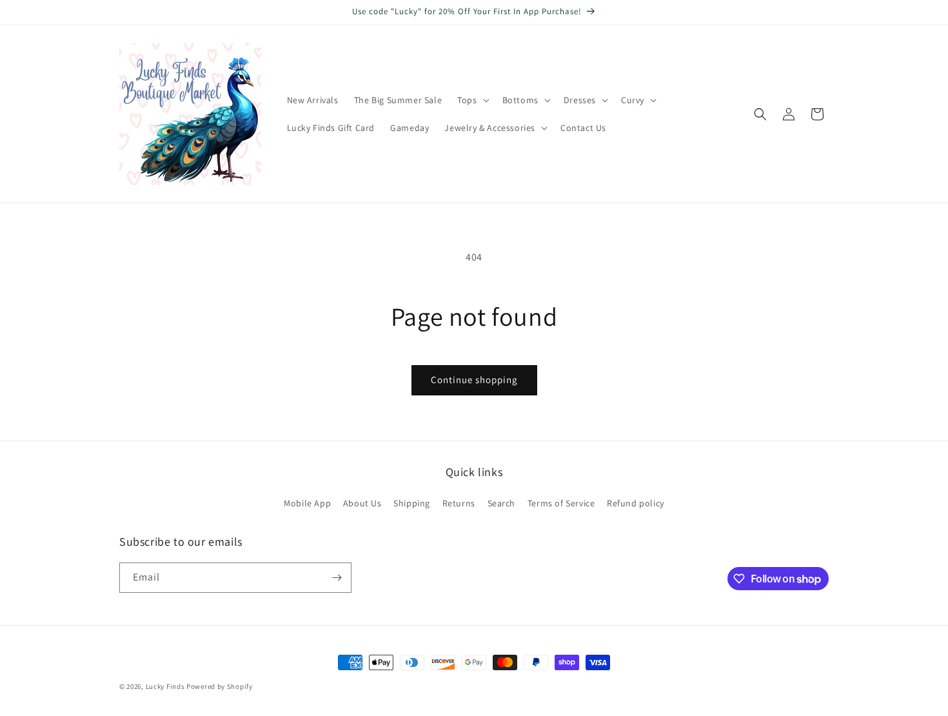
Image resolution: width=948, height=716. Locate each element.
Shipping (411, 503)
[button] (471, 100)
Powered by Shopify (219, 686)
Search (502, 503)
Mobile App (307, 503)
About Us (362, 503)
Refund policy (635, 503)
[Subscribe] (336, 577)
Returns (458, 503)
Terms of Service (561, 503)
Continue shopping (474, 379)
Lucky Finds (165, 686)
